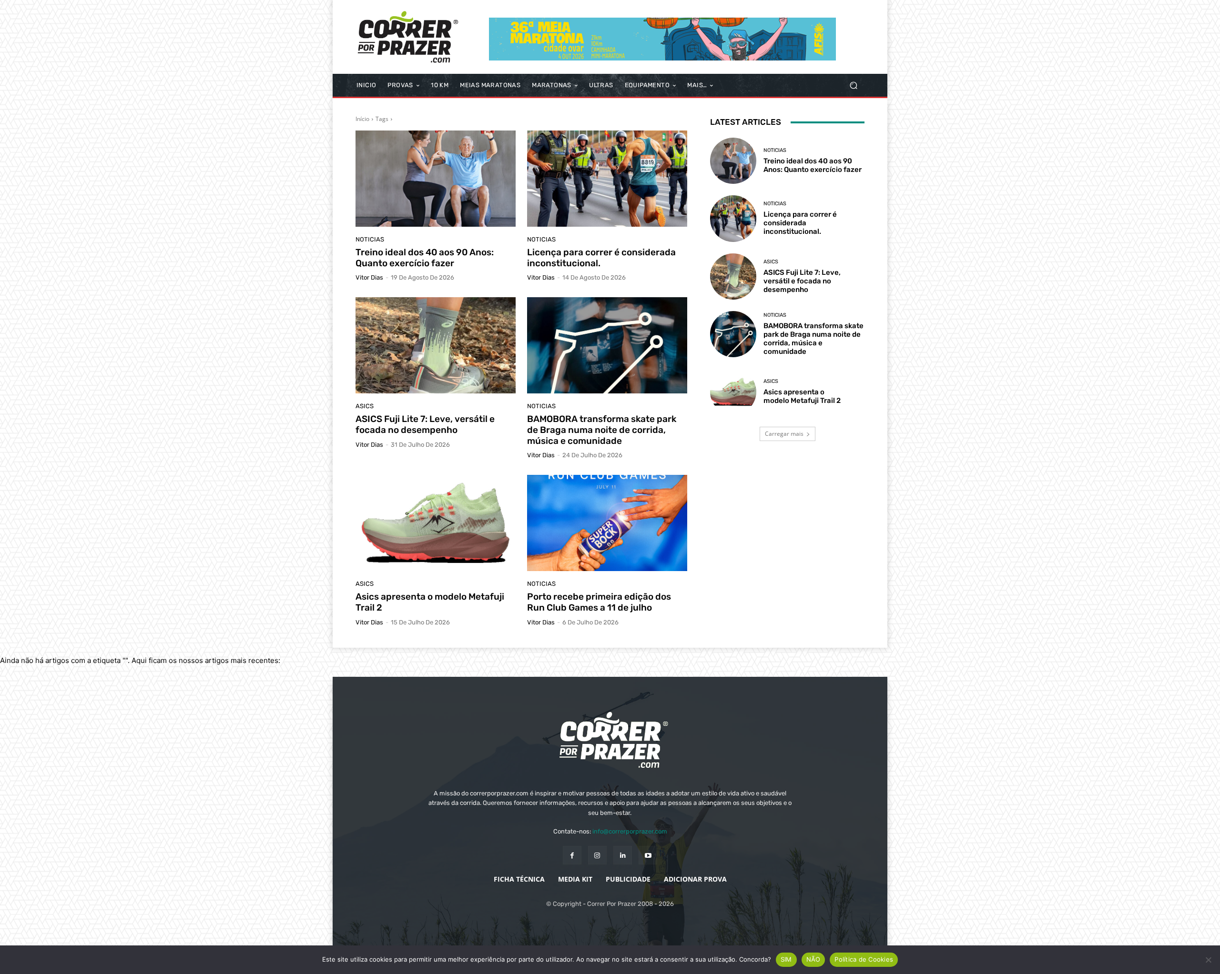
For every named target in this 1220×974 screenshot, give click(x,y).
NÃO (813, 959)
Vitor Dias (369, 277)
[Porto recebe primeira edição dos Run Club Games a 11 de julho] (607, 523)
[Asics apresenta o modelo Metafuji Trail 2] (436, 523)
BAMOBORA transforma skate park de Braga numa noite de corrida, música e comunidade (601, 429)
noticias (370, 239)
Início (362, 119)
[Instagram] (597, 855)
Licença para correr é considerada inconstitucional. (601, 258)
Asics (365, 406)
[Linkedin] (622, 855)
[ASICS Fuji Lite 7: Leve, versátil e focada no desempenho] (436, 345)
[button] (853, 85)
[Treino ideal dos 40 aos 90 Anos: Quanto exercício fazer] (436, 179)
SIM (786, 959)
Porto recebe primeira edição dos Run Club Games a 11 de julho (599, 602)
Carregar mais (784, 434)
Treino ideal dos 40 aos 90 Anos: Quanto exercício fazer (425, 258)
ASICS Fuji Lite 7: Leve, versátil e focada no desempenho (425, 424)
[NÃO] (1208, 959)
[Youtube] (648, 855)
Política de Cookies (863, 959)
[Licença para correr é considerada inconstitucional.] (607, 179)
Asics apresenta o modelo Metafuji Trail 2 (430, 602)
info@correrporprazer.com (629, 831)
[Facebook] (572, 855)
